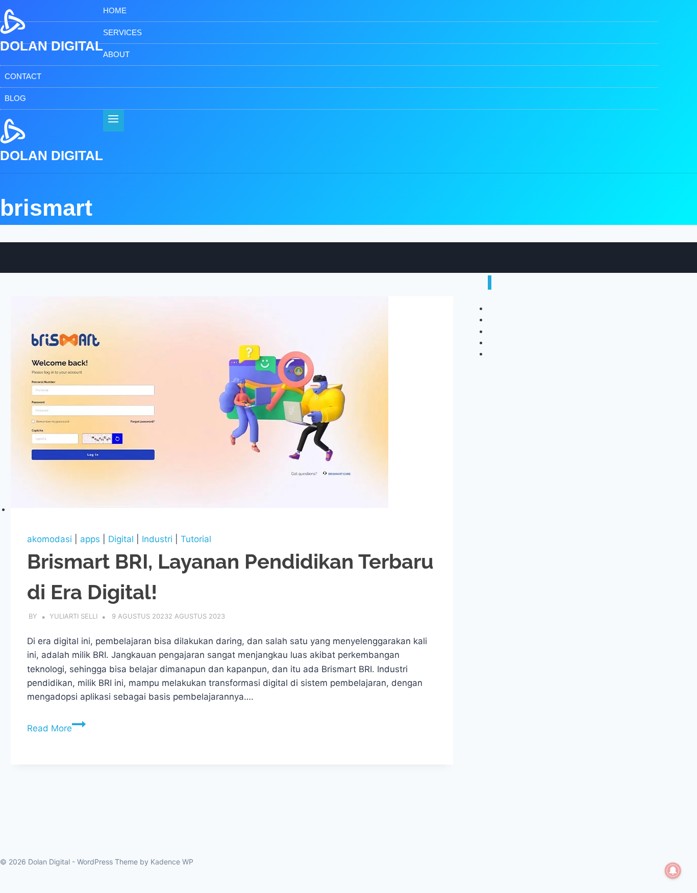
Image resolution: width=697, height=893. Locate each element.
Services (122, 32)
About (116, 54)
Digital (121, 539)
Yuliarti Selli (73, 616)
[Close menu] (489, 282)
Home (115, 10)
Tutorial (196, 539)
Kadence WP (172, 861)
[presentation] (232, 406)
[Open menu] (113, 121)
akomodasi (49, 539)
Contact (23, 76)
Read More (56, 728)
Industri (157, 539)
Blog (15, 98)
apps (90, 539)
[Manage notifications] (673, 870)
